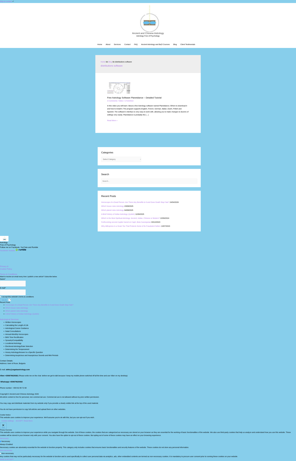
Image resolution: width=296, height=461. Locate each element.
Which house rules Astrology (112, 206)
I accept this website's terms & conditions (17, 297)
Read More (28, 421)
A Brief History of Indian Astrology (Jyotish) (118, 214)
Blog (175, 44)
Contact (127, 44)
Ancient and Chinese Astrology (148, 33)
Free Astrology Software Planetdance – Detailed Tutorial (134, 98)
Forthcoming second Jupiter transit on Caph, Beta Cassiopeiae (126, 222)
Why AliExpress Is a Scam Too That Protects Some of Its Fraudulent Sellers (131, 226)
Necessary (5, 441)
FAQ (136, 44)
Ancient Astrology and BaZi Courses (155, 44)
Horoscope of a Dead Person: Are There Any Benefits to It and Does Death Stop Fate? (135, 202)
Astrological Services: (9, 319)
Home (99, 44)
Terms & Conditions (8, 274)
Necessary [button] (4, 438)
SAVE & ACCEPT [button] (7, 459)
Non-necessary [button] (6, 450)
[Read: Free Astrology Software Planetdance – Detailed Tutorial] (118, 88)
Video (121, 101)
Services (117, 44)
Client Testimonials (187, 44)
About (108, 44)
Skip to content (6, 1)
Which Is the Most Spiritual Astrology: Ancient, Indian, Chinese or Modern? (130, 218)
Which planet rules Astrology (112, 210)
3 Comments (112, 101)
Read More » (112, 120)
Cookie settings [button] (8, 421)
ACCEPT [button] (19, 421)
